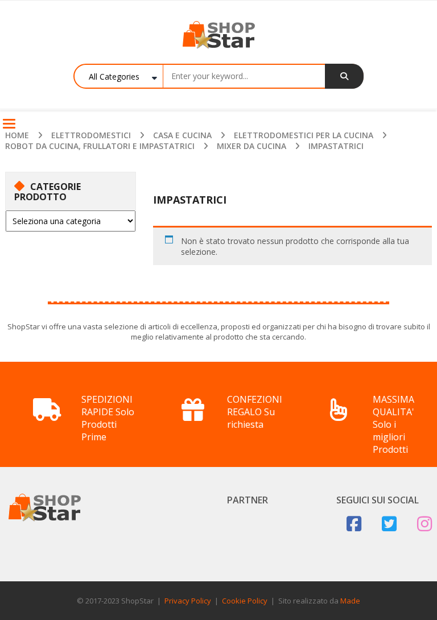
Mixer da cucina (251, 145)
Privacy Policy (187, 601)
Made (350, 601)
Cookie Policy (244, 601)
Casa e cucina (182, 135)
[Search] (344, 76)
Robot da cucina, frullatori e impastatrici (100, 145)
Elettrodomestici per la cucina (303, 135)
